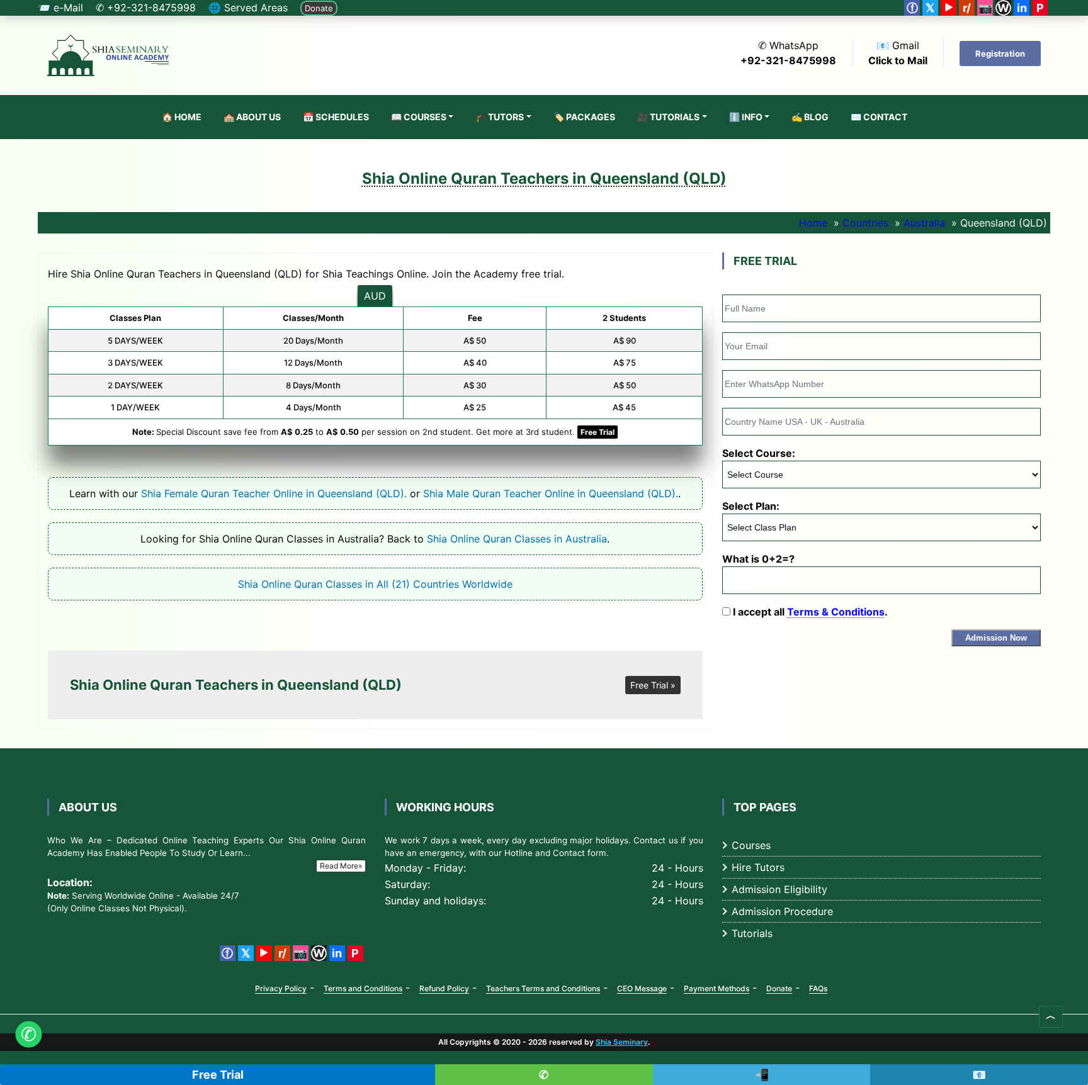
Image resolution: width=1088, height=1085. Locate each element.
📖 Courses (418, 116)
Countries (865, 222)
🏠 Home (181, 116)
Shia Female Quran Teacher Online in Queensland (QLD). (274, 493)
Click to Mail (897, 60)
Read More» (341, 865)
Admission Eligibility (779, 889)
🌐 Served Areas (248, 7)
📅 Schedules (336, 116)
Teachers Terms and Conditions (543, 988)
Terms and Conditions (363, 988)
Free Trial (598, 432)
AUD (375, 296)
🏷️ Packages (584, 116)
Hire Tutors (758, 867)
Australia (924, 222)
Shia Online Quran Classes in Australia (517, 538)
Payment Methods (716, 988)
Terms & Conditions (836, 611)
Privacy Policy (281, 988)
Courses (751, 845)
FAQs (818, 988)
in (1022, 7)
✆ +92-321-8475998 (146, 7)
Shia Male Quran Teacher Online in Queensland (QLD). (550, 493)
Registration (1000, 53)
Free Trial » (653, 685)
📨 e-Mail (60, 7)
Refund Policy (444, 988)
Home (813, 222)
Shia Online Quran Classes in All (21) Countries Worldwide (375, 584)
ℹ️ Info (745, 116)
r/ (967, 7)
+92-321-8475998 (788, 60)
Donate (319, 8)
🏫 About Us (252, 116)
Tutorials (752, 933)
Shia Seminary (622, 1042)
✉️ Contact (879, 116)
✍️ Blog (810, 116)
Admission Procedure (782, 911)
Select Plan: (750, 506)
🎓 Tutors (499, 116)
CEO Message (642, 988)
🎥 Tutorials (668, 116)
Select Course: (758, 453)
